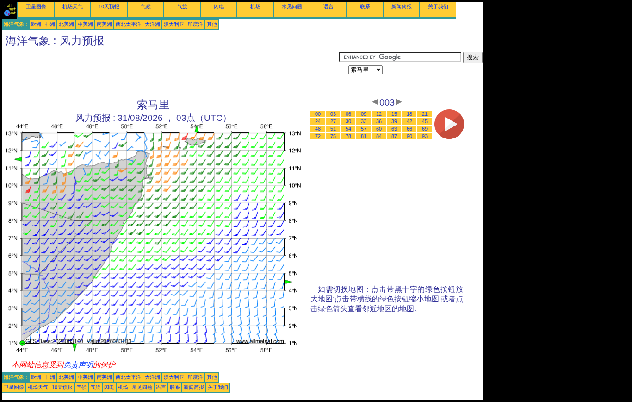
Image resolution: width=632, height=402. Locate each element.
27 (333, 121)
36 (379, 121)
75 (333, 136)
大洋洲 (152, 24)
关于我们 (438, 6)
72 (318, 136)
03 (333, 114)
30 (348, 121)
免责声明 (78, 365)
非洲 (50, 24)
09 (363, 114)
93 (425, 136)
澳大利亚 (174, 24)
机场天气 (72, 6)
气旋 (182, 6)
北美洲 (66, 24)
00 (318, 114)
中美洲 (85, 24)
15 (394, 114)
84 (379, 136)
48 (318, 129)
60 (379, 129)
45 (425, 121)
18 (409, 114)
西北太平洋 (128, 24)
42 (409, 121)
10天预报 (109, 6)
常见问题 (292, 6)
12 (379, 114)
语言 (328, 6)
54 (348, 129)
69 (425, 129)
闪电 (219, 6)
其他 (212, 24)
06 (348, 114)
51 (333, 129)
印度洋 (195, 24)
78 (348, 136)
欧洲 (36, 24)
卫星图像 (36, 6)
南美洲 (104, 24)
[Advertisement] (170, 73)
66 (409, 129)
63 (394, 129)
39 (394, 121)
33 (363, 121)
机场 (255, 6)
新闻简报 (401, 6)
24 (318, 121)
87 (394, 136)
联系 (365, 6)
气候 (146, 6)
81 (363, 136)
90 (409, 136)
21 (425, 114)
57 (363, 129)
